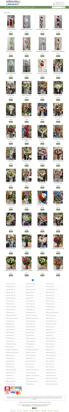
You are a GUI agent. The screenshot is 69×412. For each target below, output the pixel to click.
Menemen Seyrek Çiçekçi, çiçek (32, 381)
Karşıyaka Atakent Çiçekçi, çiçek (12, 349)
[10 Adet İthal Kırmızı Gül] (58, 262)
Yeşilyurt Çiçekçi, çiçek (11, 329)
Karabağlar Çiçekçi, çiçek (31, 312)
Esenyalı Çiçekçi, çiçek (11, 361)
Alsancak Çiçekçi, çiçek (51, 343)
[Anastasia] (26, 175)
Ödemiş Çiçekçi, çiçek (10, 378)
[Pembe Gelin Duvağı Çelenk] (26, 65)
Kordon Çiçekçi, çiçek (50, 286)
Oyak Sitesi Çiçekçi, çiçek (51, 375)
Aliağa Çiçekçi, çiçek (30, 295)
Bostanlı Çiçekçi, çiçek (10, 332)
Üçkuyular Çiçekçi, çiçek (31, 321)
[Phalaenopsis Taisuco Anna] (26, 197)
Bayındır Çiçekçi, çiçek (50, 292)
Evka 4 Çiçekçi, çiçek (50, 363)
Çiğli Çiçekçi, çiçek (50, 329)
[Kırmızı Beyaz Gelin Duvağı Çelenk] (58, 43)
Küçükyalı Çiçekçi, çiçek (51, 306)
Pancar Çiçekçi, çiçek (30, 286)
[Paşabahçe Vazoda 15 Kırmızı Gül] (58, 241)
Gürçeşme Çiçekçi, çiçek (11, 372)
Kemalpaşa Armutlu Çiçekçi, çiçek (32, 349)
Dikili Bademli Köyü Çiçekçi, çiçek (12, 352)
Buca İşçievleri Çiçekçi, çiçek (12, 315)
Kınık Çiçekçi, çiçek (10, 375)
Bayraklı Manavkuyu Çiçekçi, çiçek (33, 318)
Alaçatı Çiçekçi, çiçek (50, 295)
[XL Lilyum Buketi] (11, 153)
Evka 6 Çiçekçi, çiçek (30, 366)
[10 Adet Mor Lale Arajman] (26, 241)
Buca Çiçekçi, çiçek (30, 346)
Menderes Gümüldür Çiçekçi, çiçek (33, 369)
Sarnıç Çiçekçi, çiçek (50, 283)
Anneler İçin (31, 410)
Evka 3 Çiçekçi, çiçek (30, 363)
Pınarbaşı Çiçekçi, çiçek (31, 326)
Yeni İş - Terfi (19, 410)
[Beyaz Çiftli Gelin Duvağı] (11, 43)
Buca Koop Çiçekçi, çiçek (31, 283)
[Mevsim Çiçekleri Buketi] (11, 241)
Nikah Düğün (43, 410)
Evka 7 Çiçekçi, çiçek (50, 366)
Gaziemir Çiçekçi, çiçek (31, 343)
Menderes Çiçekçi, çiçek (51, 338)
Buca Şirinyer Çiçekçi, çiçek (51, 323)
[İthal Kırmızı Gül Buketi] (11, 131)
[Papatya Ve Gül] (42, 241)
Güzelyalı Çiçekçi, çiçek (51, 332)
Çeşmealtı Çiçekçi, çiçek (11, 292)
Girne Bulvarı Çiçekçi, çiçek (11, 369)
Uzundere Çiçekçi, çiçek (11, 283)
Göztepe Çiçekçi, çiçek (11, 312)
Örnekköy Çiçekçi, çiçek (31, 378)
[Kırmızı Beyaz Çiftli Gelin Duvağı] (42, 21)
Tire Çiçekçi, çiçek (50, 335)
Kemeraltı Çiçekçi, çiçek (51, 326)
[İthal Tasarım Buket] (11, 87)
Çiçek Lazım (45, 396)
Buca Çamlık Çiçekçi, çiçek (31, 355)
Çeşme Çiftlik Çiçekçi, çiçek (51, 355)
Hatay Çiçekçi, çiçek (30, 332)
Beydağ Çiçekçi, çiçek (10, 355)
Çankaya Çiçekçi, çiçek (51, 303)
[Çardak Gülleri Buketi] (58, 175)
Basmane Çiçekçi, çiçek (31, 306)
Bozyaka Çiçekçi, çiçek (11, 309)
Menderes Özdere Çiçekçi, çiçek (52, 378)
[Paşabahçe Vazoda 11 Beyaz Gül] (11, 262)
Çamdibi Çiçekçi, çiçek (11, 303)
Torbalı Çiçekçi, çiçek (30, 335)
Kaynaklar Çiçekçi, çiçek (11, 289)
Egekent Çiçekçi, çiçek (11, 358)
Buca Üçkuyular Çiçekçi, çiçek (32, 315)
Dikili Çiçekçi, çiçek (50, 349)
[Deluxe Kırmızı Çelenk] (11, 21)
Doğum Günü (37, 410)
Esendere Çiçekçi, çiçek (31, 358)
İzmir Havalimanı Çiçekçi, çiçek (52, 289)
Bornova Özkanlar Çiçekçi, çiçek (12, 318)
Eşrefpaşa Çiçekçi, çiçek (31, 361)
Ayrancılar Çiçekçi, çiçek (11, 295)
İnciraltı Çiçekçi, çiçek (10, 321)
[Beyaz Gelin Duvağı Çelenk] (11, 65)
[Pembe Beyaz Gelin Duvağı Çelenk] (42, 43)
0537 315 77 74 (60, 2)
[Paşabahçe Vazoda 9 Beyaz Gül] (42, 262)
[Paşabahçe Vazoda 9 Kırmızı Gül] (26, 262)
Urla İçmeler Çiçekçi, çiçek (31, 372)
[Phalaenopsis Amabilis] (11, 197)
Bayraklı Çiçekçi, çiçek (30, 323)
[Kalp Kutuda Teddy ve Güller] (42, 197)
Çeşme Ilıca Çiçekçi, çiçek (31, 289)
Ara (64, 7)
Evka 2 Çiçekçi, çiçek (10, 363)
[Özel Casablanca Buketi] (26, 153)
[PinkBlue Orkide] (26, 109)
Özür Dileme (50, 410)
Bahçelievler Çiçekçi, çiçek (31, 352)
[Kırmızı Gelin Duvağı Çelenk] (42, 65)
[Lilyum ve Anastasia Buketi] (11, 109)
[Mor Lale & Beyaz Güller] (58, 65)
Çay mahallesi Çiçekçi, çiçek (51, 321)
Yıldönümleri (25, 410)
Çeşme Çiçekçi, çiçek (10, 346)
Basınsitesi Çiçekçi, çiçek (51, 352)
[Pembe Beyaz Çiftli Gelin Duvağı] (26, 21)
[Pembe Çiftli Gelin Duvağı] (26, 43)
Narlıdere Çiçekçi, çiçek (11, 338)
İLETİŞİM (32, 7)
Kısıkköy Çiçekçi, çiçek (50, 298)
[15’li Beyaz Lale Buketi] (11, 175)
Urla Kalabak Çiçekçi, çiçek (51, 372)
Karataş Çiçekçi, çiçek (30, 309)
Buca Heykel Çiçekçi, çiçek (51, 315)
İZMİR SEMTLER (27, 7)
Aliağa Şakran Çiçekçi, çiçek (51, 381)
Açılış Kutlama (13, 410)
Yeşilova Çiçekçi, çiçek (30, 300)
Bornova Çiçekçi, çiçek (50, 346)
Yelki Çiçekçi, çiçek (30, 298)
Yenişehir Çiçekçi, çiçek (31, 303)
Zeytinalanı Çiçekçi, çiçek (11, 298)
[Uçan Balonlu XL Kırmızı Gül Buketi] (26, 131)
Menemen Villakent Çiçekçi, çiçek (52, 384)
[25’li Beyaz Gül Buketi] (58, 87)
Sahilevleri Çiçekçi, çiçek (11, 286)
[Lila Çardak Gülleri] (42, 175)
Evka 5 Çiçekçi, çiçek (10, 366)
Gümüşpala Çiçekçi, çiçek (51, 369)
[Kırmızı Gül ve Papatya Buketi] (58, 153)
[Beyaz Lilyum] (58, 219)
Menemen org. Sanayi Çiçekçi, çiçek (33, 375)
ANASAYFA (6, 7)
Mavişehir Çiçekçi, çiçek (31, 329)
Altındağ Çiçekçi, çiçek (11, 323)
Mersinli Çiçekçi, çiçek (50, 300)
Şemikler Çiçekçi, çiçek (11, 326)
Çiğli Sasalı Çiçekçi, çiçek (11, 381)
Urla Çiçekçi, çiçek (10, 335)
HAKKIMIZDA (12, 7)
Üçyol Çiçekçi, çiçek (50, 309)
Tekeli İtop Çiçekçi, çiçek (11, 384)
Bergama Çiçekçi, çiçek (31, 292)
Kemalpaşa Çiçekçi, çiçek (31, 341)
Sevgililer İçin (56, 410)
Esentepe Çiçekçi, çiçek (51, 358)
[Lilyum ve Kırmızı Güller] (26, 87)
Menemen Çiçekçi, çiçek (31, 338)
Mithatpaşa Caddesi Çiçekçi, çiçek (52, 312)
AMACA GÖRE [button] (19, 7)
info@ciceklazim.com (59, 4)
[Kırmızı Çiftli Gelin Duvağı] (58, 21)
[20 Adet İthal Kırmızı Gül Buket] (58, 131)
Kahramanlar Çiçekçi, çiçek (11, 306)
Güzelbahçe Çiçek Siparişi (57, 398)
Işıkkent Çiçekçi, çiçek (10, 300)
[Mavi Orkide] (58, 197)
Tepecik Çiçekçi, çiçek (30, 384)
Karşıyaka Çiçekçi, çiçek (51, 341)
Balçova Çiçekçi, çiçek (50, 318)
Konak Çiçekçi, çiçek (10, 341)
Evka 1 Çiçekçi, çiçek (50, 361)
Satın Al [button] (11, 34)
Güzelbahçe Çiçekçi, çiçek (11, 343)
